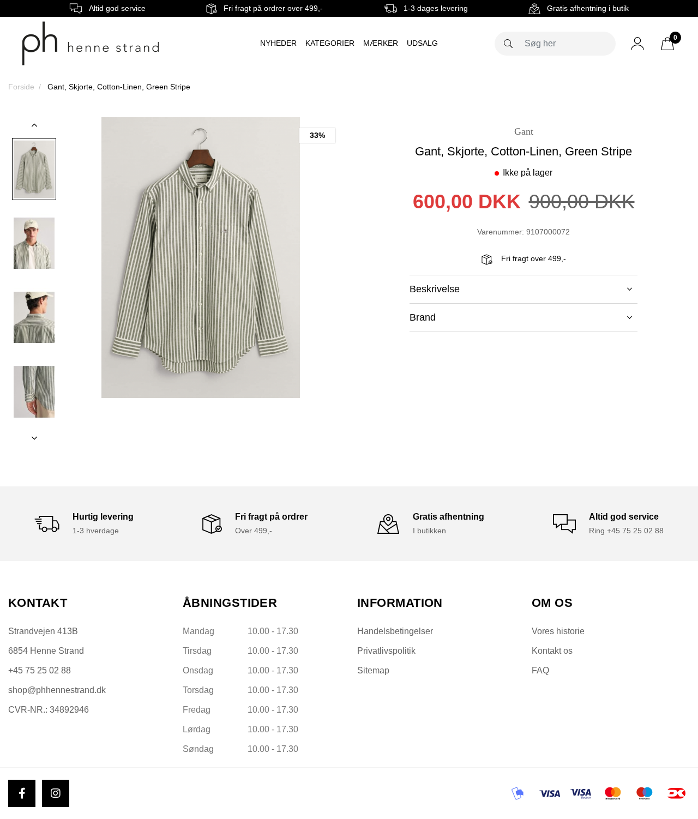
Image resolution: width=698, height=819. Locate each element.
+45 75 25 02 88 (39, 670)
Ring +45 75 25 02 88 (626, 530)
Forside (21, 86)
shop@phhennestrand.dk (57, 690)
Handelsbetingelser (395, 631)
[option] (34, 169)
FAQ (540, 670)
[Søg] (508, 44)
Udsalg (422, 43)
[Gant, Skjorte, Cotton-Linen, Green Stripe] (34, 169)
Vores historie (558, 631)
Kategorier (329, 43)
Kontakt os (552, 650)
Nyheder (278, 43)
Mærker (380, 43)
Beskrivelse (435, 289)
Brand (423, 317)
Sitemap (373, 670)
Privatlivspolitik (386, 650)
